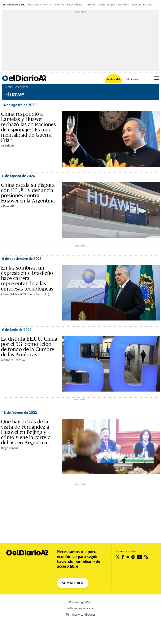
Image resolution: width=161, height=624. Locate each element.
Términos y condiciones (80, 614)
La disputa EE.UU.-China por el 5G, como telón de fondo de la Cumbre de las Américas (29, 346)
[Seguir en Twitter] (117, 557)
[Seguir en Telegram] (127, 557)
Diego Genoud (10, 448)
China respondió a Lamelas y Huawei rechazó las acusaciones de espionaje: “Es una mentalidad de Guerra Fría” (28, 126)
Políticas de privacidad (80, 608)
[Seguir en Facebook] (123, 557)
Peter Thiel (59, 4)
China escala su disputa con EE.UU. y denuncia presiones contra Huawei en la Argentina (28, 193)
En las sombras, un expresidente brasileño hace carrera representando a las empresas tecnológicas (27, 278)
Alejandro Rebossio (13, 360)
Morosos (47, 4)
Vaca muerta (149, 4)
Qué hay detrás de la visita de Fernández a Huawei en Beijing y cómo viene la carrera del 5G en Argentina (26, 432)
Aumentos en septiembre (129, 4)
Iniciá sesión (132, 79)
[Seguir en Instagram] (133, 557)
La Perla (101, 4)
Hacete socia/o (113, 79)
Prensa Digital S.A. (80, 602)
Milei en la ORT (34, 4)
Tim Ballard (90, 4)
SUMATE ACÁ (72, 583)
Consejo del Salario (74, 4)
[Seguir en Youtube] (139, 557)
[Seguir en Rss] (146, 557)
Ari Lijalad (111, 4)
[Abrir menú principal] (156, 78)
